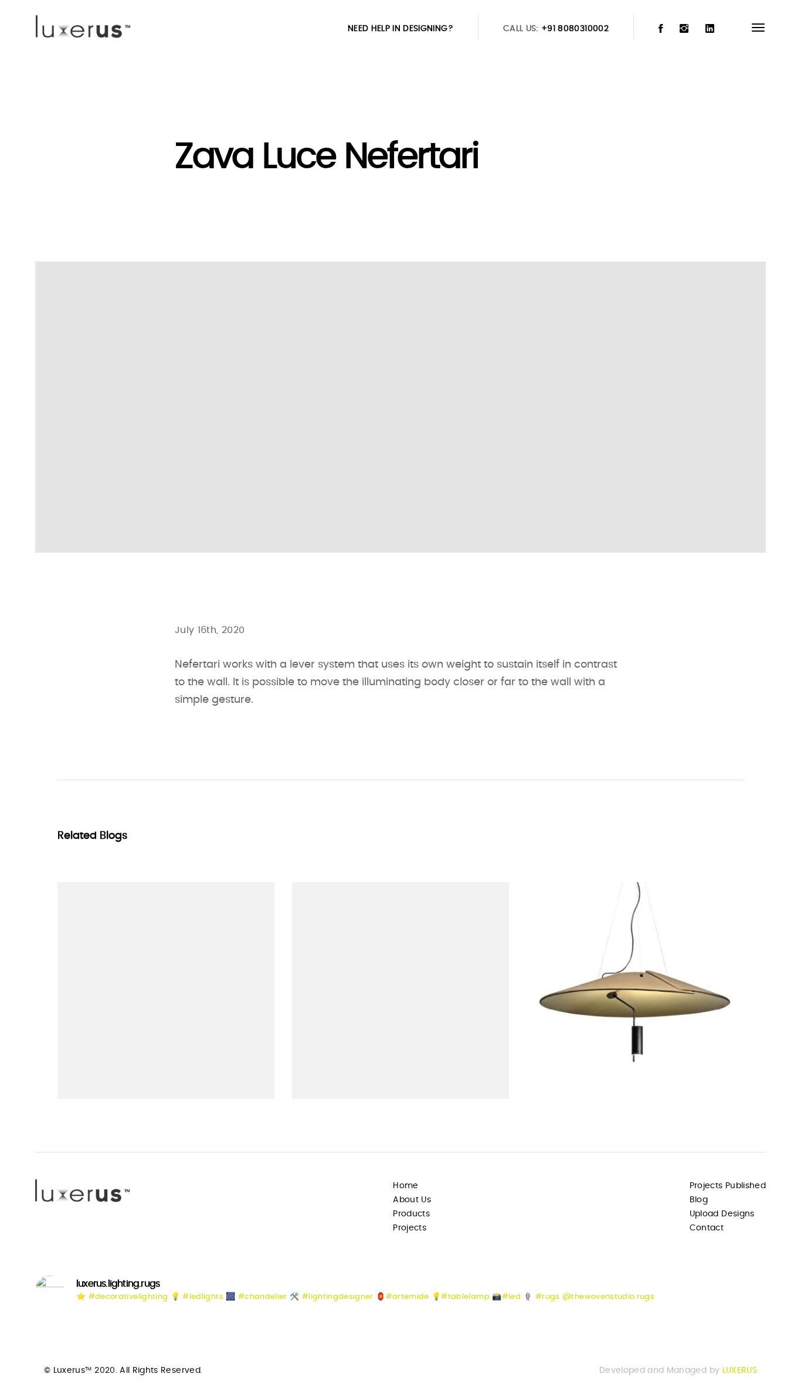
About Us (412, 1200)
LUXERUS (739, 1370)
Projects (409, 1228)
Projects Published (728, 1186)
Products (411, 1214)
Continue (99, 1067)
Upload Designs (722, 1214)
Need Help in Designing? (400, 29)
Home (405, 1186)
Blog (699, 1200)
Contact (707, 1228)
